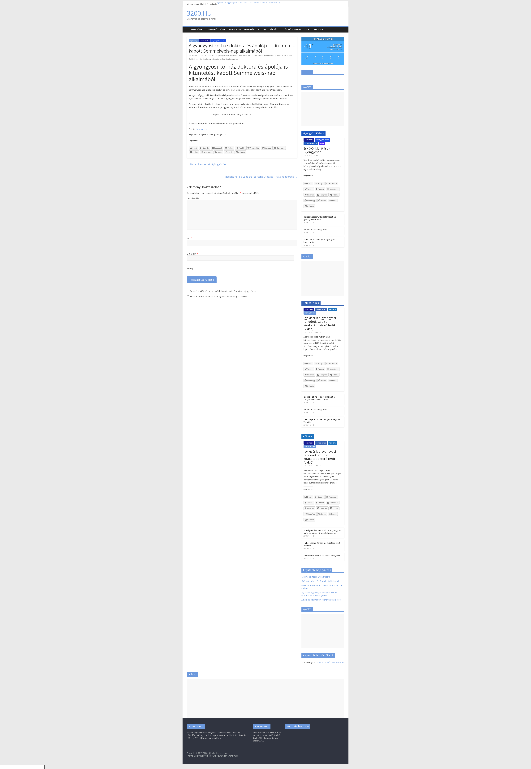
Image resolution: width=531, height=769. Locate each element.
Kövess (307, 72)
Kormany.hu (201, 129)
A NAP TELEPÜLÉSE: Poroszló (330, 662)
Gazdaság (249, 29)
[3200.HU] (188, 27)
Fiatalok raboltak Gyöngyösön (206, 164)
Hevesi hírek (234, 29)
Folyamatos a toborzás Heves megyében (322, 555)
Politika (262, 29)
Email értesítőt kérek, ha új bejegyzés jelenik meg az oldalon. (219, 296)
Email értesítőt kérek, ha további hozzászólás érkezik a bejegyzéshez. (223, 291)
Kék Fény (274, 29)
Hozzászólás (193, 198)
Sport (307, 29)
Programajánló (311, 143)
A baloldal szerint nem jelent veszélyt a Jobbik (321, 599)
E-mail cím (192, 253)
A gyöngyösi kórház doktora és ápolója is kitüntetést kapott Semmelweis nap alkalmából (251, 55)
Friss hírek (196, 29)
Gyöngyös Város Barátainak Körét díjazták (320, 581)
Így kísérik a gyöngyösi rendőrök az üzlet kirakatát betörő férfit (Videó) (248, 4)
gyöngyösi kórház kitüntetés (222, 59)
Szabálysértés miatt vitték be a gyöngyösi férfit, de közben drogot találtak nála (322, 531)
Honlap (190, 268)
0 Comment (209, 55)
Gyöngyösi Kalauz (291, 29)
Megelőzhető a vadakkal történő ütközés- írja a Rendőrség (261, 176)
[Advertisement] (322, 109)
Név (189, 238)
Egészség (193, 40)
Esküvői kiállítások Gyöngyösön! (317, 150)
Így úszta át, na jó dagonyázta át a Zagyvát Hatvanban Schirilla (319, 398)
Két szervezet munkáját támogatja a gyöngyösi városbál (320, 218)
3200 (201, 55)
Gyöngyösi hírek (216, 29)
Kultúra (318, 29)
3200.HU (199, 13)
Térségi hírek (310, 313)
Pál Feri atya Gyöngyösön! (315, 229)
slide (236, 59)
